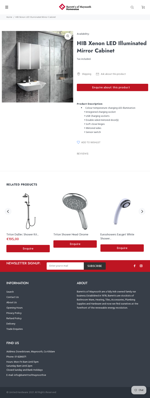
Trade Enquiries (14, 329)
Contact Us (12, 297)
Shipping (86, 74)
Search (10, 292)
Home (9, 17)
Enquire (28, 248)
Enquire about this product (111, 87)
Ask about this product (113, 74)
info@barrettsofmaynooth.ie (30, 375)
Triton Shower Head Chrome (70, 234)
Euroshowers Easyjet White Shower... (117, 236)
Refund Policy (14, 318)
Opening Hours (14, 308)
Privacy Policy (14, 313)
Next (141, 211)
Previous (8, 211)
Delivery (10, 324)
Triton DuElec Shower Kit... (22, 234)
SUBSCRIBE (94, 266)
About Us (11, 302)
